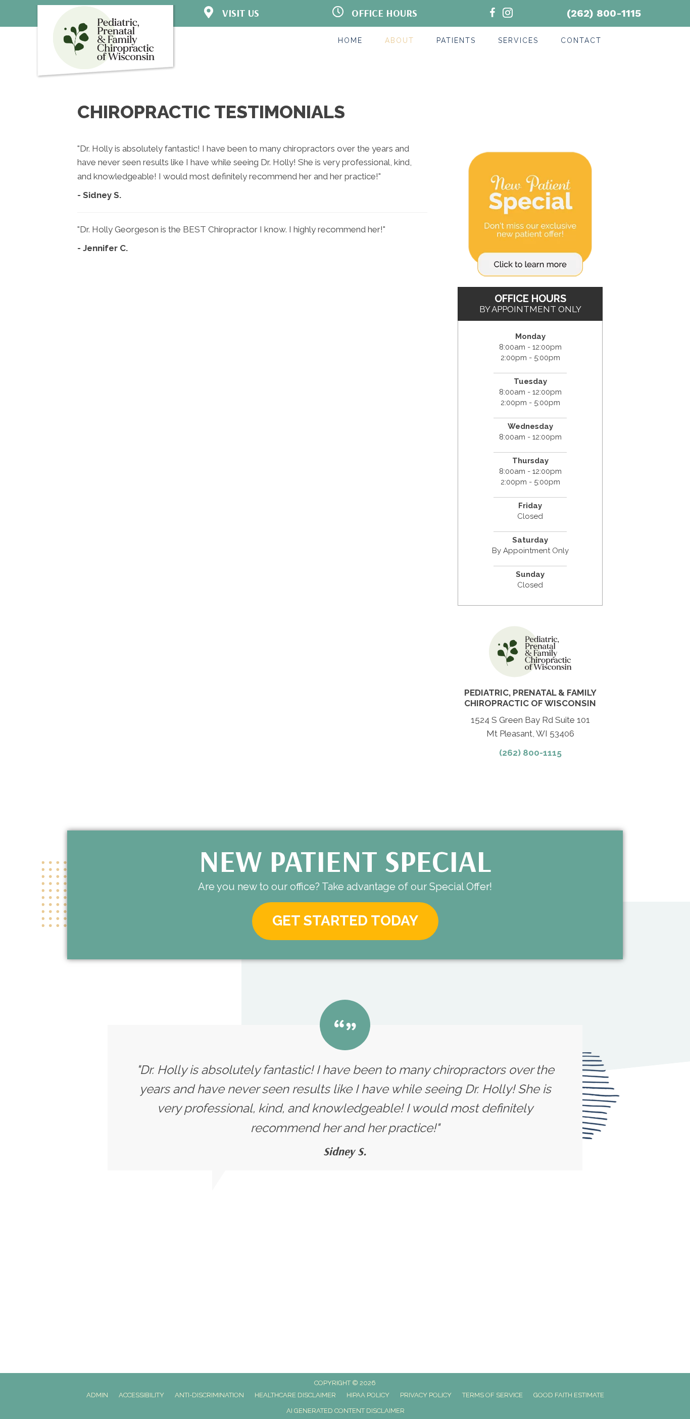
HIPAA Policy (368, 1395)
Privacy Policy (426, 1395)
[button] (345, 921)
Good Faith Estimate (568, 1395)
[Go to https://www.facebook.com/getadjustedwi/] (492, 14)
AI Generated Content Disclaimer (345, 1410)
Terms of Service (492, 1395)
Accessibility (141, 1395)
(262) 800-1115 (604, 13)
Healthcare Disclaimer (295, 1395)
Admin (97, 1395)
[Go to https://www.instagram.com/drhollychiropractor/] (508, 14)
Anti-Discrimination (209, 1395)
